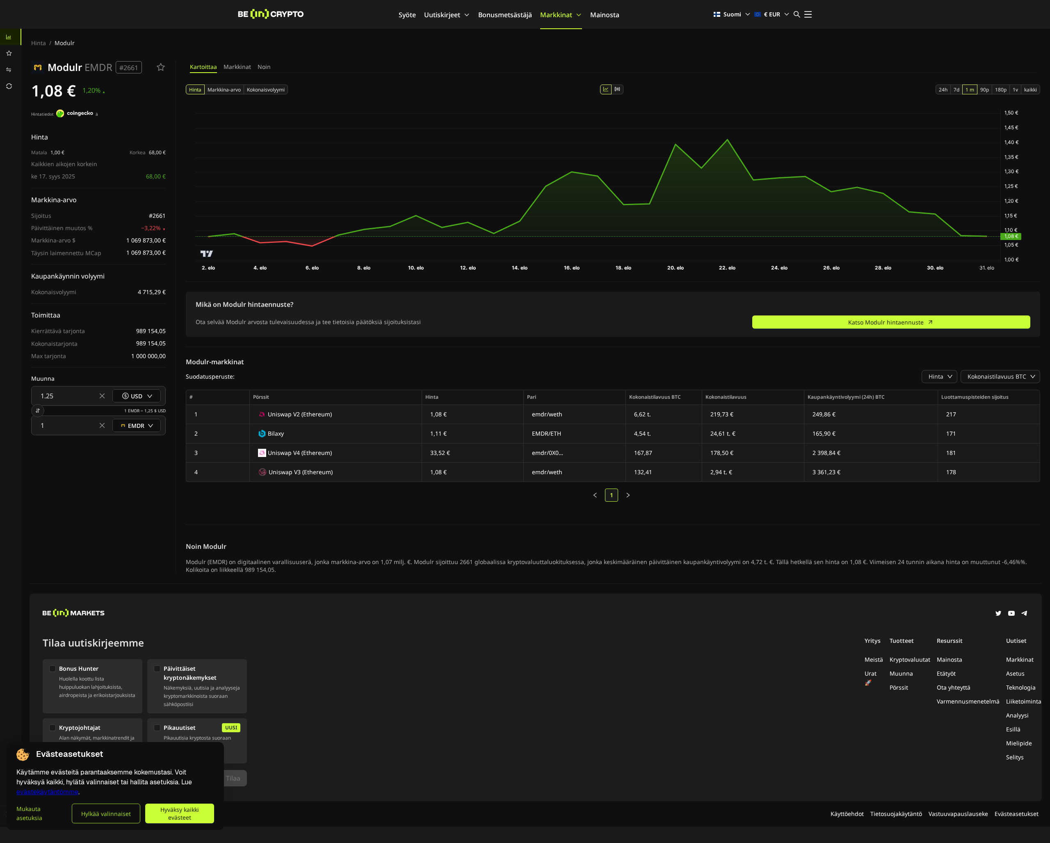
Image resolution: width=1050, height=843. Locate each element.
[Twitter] (998, 614)
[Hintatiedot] (74, 114)
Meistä (874, 659)
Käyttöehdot (847, 814)
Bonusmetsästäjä (505, 14)
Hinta (38, 43)
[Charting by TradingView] (207, 254)
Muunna (901, 673)
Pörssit (899, 687)
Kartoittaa (203, 67)
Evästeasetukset (1017, 814)
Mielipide (1019, 743)
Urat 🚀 (871, 677)
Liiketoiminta (1023, 701)
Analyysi (1017, 715)
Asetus (1015, 673)
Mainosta (604, 14)
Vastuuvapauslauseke (958, 814)
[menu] (10, 61)
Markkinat (556, 14)
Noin (264, 67)
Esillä (1013, 729)
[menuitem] (10, 37)
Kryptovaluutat (910, 659)
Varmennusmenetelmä (968, 701)
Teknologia (1021, 687)
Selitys (1015, 757)
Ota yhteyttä (953, 687)
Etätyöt (946, 673)
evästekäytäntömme (47, 792)
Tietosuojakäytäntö (896, 814)
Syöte (407, 14)
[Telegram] (1024, 614)
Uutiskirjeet (442, 14)
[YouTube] (1011, 614)
